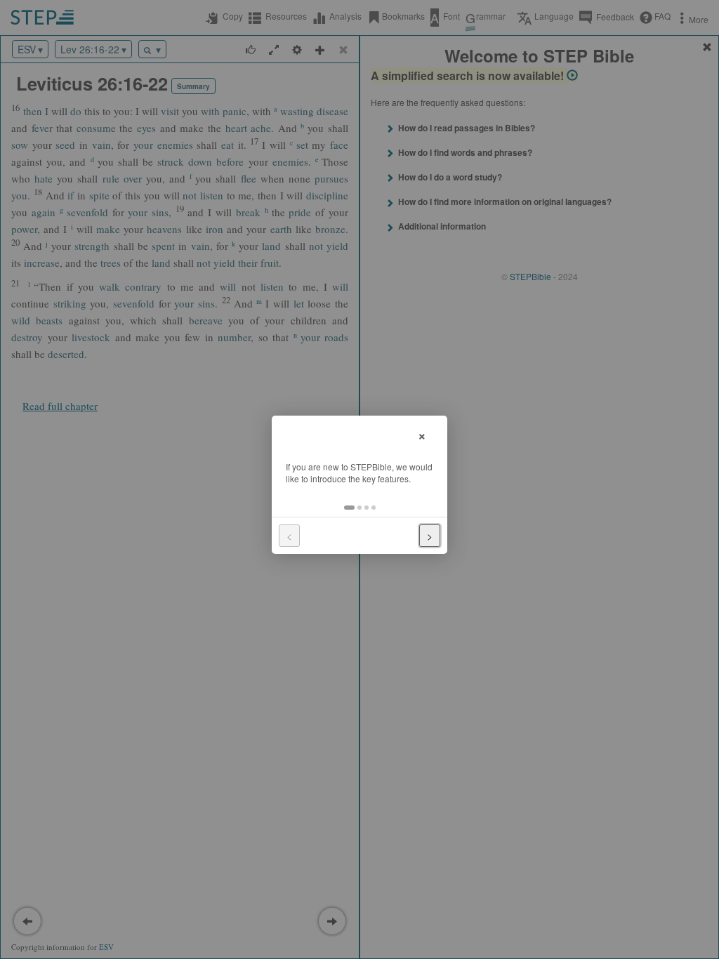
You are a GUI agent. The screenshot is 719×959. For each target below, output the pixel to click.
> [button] (430, 536)
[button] (349, 507)
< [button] (289, 536)
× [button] (422, 434)
